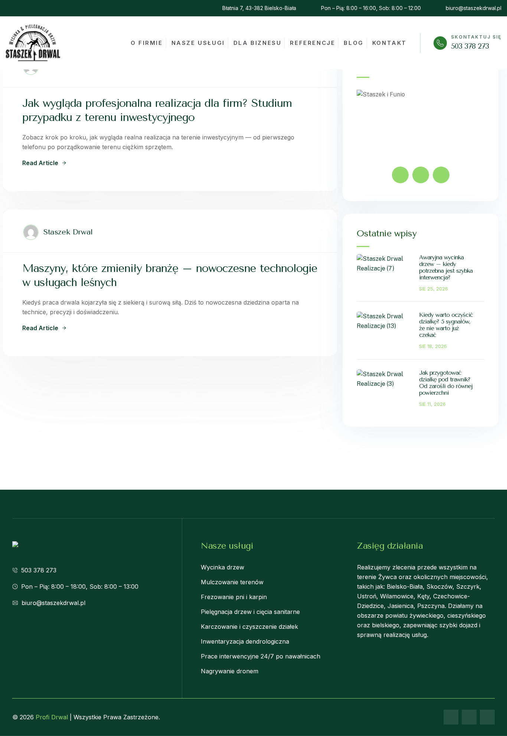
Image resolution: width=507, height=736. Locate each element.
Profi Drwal (52, 717)
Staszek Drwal (68, 232)
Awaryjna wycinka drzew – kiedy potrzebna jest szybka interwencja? (445, 267)
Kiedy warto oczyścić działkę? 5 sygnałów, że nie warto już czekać (446, 324)
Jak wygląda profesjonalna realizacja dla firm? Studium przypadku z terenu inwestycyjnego (157, 110)
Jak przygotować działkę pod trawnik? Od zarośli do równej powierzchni (445, 382)
